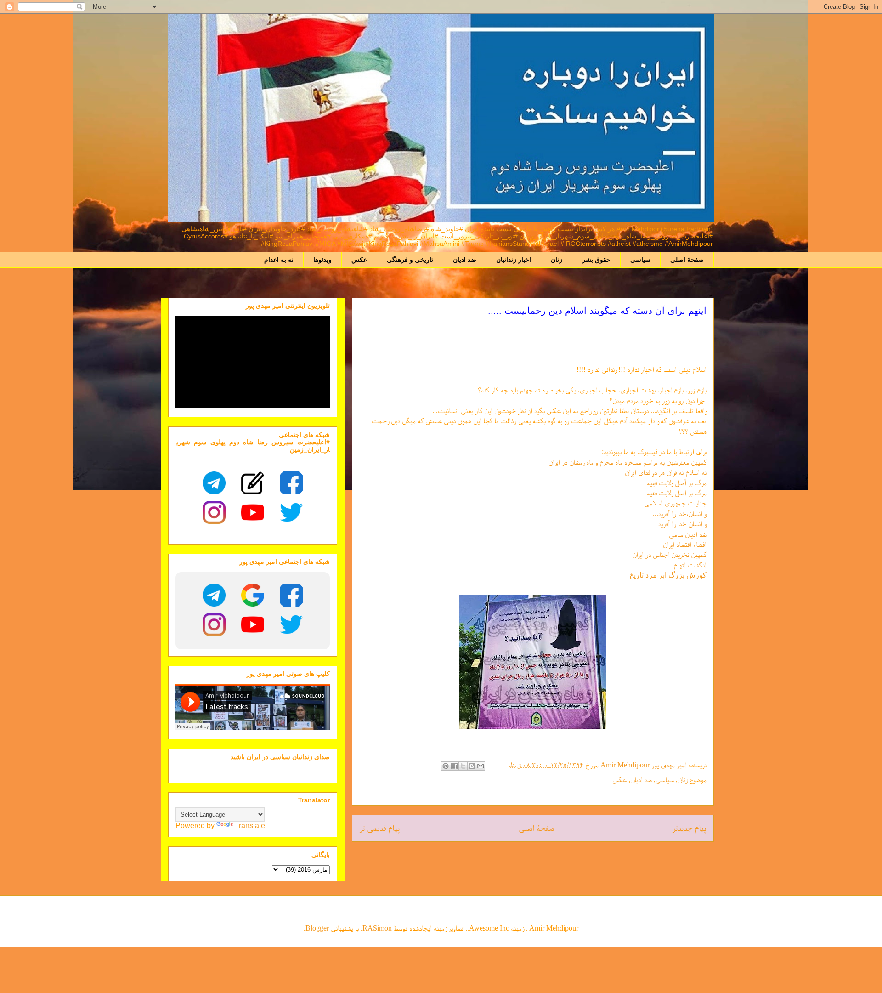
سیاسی (640, 259)
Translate (250, 825)
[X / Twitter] (291, 512)
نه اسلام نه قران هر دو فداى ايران (666, 472)
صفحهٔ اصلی (687, 259)
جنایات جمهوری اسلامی (675, 503)
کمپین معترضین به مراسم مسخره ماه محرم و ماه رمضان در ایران (627, 462)
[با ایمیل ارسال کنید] (480, 766)
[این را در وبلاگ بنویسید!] (471, 766)
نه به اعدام (279, 259)
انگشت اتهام (690, 565)
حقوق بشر (596, 259)
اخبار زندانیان (513, 259)
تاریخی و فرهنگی (410, 259)
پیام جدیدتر (689, 828)
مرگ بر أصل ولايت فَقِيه (677, 483)
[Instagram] (214, 512)
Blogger (317, 928)
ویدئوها (322, 259)
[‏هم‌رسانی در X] (463, 766)
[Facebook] (291, 483)
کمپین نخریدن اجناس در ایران (669, 554)
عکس (359, 259)
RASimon (377, 928)
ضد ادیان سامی (688, 534)
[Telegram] (214, 483)
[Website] (252, 483)
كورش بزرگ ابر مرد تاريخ (668, 575)
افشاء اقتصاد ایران (685, 544)
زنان (556, 259)
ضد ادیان (464, 259)
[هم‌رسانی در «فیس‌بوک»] (454, 766)
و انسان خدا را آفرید (682, 524)
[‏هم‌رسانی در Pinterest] (445, 766)
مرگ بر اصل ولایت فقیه (677, 493)
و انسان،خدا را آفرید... (680, 513)
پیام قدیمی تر (379, 828)
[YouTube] (252, 512)
